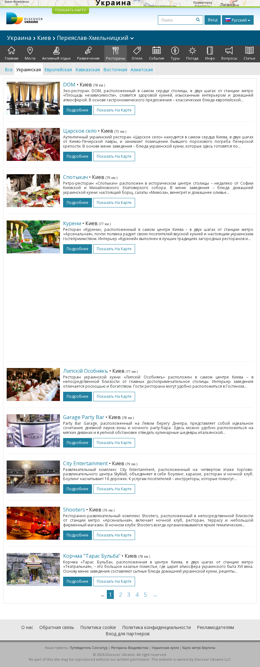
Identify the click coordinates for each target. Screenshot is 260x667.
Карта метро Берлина (198, 647)
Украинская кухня (165, 647)
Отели (137, 58)
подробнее (77, 110)
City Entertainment (85, 463)
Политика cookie (98, 627)
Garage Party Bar (83, 417)
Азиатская (142, 70)
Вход (212, 19)
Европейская (58, 70)
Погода (192, 58)
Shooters (74, 509)
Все (9, 70)
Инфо (210, 58)
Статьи (249, 58)
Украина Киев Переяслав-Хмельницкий (68, 37)
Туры (175, 58)
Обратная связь (56, 627)
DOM (69, 84)
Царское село (80, 130)
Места (30, 58)
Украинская (28, 70)
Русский (239, 20)
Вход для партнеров (128, 634)
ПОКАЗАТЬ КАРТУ (70, 10)
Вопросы (229, 58)
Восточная (115, 70)
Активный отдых (56, 58)
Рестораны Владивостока (129, 647)
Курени (72, 223)
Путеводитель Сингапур (88, 647)
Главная (11, 58)
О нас (27, 627)
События (156, 58)
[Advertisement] (130, 304)
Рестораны (115, 58)
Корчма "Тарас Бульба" (91, 555)
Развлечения (88, 58)
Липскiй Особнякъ (85, 370)
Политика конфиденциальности (156, 627)
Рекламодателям (215, 627)
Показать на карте (114, 110)
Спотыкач (75, 177)
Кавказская (87, 70)
